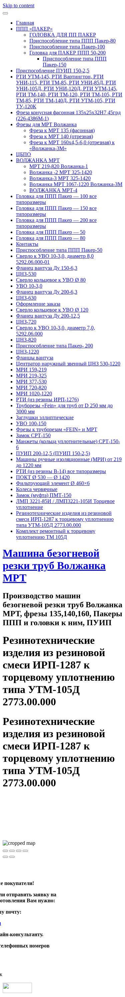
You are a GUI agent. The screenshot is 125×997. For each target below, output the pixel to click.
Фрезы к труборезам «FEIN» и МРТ (56, 429)
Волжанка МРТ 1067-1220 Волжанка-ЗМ (75, 184)
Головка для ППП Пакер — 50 (50, 232)
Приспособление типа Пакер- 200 (54, 346)
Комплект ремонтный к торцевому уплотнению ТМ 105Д (55, 534)
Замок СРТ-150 (33, 435)
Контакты (27, 244)
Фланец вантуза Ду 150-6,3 (46, 268)
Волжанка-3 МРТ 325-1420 (60, 178)
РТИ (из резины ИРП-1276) (47, 399)
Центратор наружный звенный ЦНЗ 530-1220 (68, 363)
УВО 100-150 (31, 423)
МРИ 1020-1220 (34, 393)
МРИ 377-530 (31, 381)
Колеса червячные (36, 489)
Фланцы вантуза (34, 357)
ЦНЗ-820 (26, 340)
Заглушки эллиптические (45, 417)
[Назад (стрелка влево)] (5, 857)
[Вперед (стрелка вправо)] (12, 857)
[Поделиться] (12, 851)
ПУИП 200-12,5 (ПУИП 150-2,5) (53, 453)
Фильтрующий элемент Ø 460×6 (53, 483)
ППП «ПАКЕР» (34, 29)
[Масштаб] (25, 851)
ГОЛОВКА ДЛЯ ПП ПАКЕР (62, 35)
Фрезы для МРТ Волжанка (46, 124)
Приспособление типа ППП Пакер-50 (59, 250)
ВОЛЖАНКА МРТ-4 (53, 190)
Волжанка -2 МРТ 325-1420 (60, 172)
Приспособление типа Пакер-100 (67, 47)
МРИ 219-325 (31, 375)
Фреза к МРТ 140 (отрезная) (61, 136)
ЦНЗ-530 (26, 274)
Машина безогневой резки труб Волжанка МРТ (54, 565)
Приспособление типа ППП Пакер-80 (72, 41)
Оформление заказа (38, 304)
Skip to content (18, 5)
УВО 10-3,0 (29, 286)
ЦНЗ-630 (26, 298)
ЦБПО (23, 154)
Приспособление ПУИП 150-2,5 (52, 70)
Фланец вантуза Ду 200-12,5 (48, 316)
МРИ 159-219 (31, 369)
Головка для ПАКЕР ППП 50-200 (67, 52)
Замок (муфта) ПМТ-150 (43, 495)
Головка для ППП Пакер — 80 (50, 238)
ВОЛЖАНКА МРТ (38, 160)
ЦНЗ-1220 (27, 351)
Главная (25, 23)
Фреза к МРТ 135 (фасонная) (62, 130)
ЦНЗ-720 (26, 322)
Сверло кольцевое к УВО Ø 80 (51, 280)
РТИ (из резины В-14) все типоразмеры (61, 471)
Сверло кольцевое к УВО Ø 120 (52, 310)
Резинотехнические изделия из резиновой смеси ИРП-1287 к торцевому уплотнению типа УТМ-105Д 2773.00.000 (65, 519)
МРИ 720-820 (31, 387)
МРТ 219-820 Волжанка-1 (58, 166)
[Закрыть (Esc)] (5, 851)
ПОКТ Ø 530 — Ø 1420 (43, 477)
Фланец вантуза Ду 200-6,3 (46, 292)
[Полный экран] (18, 851)
